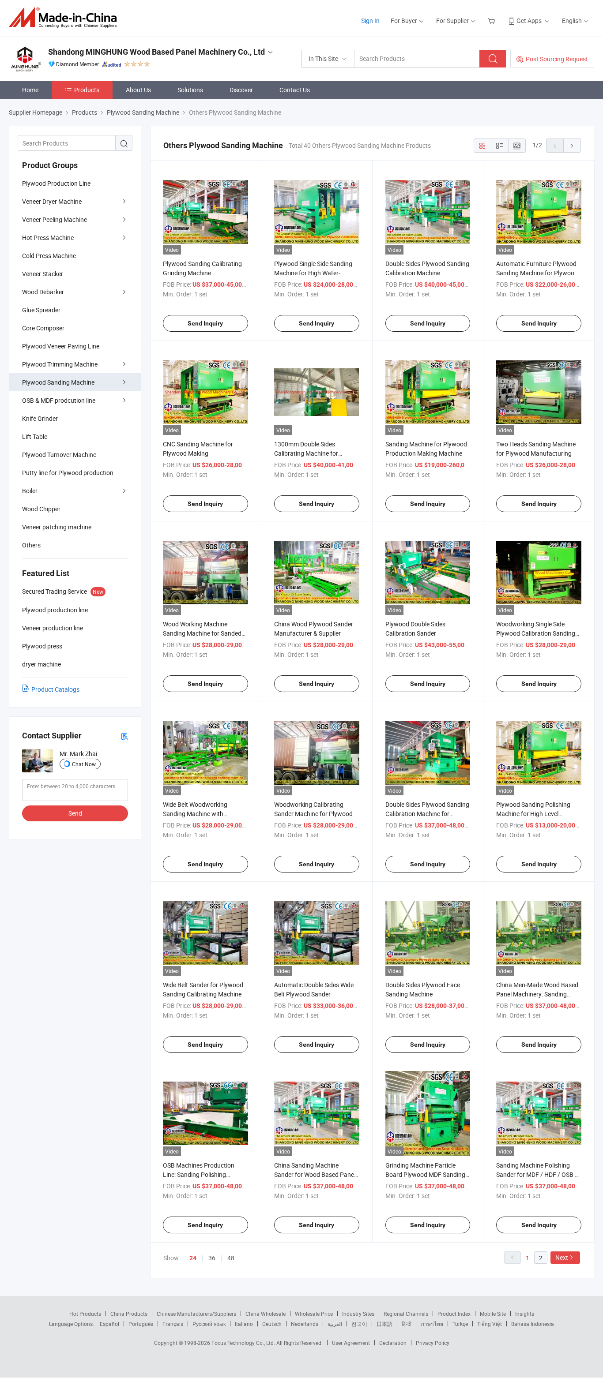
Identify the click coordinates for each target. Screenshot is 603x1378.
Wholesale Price (314, 1313)
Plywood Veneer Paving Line (60, 346)
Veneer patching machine (56, 527)
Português (140, 1323)
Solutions (190, 90)
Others (31, 545)
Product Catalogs (55, 689)
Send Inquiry (205, 323)
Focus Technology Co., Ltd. (243, 1342)
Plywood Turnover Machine (59, 454)
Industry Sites (358, 1313)
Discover (241, 90)
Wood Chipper (41, 509)
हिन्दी (406, 1323)
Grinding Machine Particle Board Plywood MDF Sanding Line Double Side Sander (425, 1174)
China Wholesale (265, 1313)
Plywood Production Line (56, 183)
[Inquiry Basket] (492, 20)
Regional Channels (406, 1313)
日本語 (384, 1323)
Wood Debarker (43, 292)
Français (172, 1323)
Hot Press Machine (48, 237)
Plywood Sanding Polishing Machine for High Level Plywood (533, 813)
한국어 (359, 1323)
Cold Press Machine (49, 255)
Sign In (370, 20)
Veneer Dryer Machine (52, 201)
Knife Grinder (40, 418)
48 (230, 1258)
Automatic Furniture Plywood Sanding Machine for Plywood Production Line (537, 272)
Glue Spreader (41, 310)
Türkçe (460, 1323)
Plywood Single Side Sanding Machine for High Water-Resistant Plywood (313, 272)
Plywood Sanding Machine (58, 382)
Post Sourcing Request (557, 59)
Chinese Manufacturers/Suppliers (196, 1313)
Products (86, 90)
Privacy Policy (432, 1342)
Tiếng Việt (489, 1323)
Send (75, 813)
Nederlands (304, 1323)
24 (192, 1258)
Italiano (244, 1323)
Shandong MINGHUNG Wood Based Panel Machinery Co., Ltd (156, 51)
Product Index (454, 1313)
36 (211, 1258)
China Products (128, 1313)
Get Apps (529, 20)
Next (561, 1257)
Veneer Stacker (42, 274)
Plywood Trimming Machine (60, 364)
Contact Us (294, 90)
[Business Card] (124, 736)
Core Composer (43, 328)
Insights (524, 1313)
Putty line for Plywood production (67, 472)
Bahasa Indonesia (532, 1323)
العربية (335, 1323)
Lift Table (34, 436)
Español (109, 1323)
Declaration (393, 1342)
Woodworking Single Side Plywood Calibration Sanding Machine (535, 633)
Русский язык (209, 1323)
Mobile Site (493, 1313)
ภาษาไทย (432, 1323)
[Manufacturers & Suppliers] (65, 17)
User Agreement (351, 1342)
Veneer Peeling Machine (54, 219)
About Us (138, 90)
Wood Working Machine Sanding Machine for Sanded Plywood (202, 633)
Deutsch (272, 1323)
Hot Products (85, 1313)
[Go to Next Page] (572, 145)
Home (30, 90)
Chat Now (84, 764)
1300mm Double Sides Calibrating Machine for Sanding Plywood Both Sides (313, 453)
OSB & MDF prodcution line (58, 400)
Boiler (30, 491)
